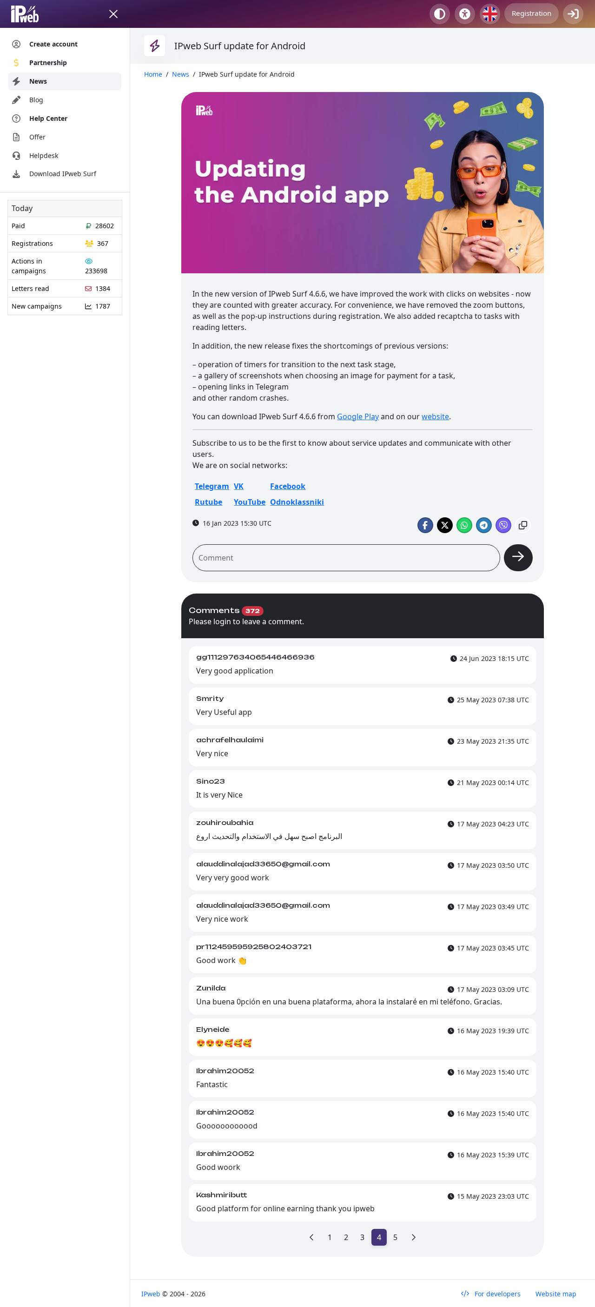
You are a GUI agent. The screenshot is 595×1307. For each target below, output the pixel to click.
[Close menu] (113, 14)
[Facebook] (425, 525)
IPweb (151, 1293)
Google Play (358, 416)
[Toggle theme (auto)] (439, 14)
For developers (497, 1293)
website (435, 416)
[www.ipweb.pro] (33, 14)
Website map (556, 1293)
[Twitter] (445, 525)
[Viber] (503, 525)
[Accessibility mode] (465, 14)
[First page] (312, 1237)
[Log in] (573, 14)
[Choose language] (490, 14)
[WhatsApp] (464, 525)
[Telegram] (484, 525)
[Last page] (413, 1237)
